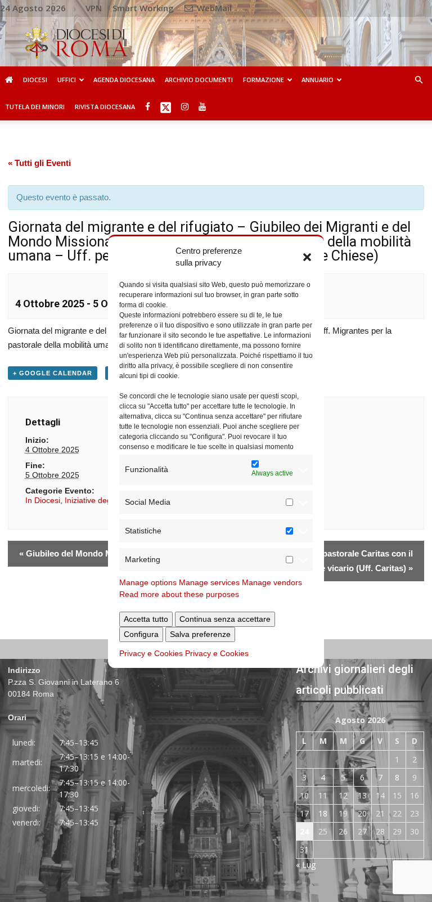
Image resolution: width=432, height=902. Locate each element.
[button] (307, 256)
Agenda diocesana (124, 79)
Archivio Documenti (199, 79)
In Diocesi (42, 500)
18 (322, 813)
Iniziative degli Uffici (99, 500)
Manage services (209, 582)
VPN (94, 8)
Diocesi (35, 79)
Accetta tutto (146, 618)
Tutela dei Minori (35, 106)
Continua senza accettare (225, 618)
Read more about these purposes (179, 594)
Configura (141, 634)
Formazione (263, 79)
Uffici (66, 79)
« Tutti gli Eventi (39, 163)
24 (304, 831)
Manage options (148, 582)
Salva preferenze (200, 634)
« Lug (306, 864)
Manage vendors (272, 582)
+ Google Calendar (52, 373)
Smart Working (143, 8)
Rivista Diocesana (105, 106)
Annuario (318, 79)
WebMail (213, 8)
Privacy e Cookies (151, 653)
